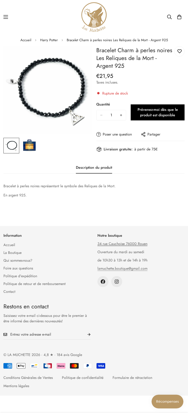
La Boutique (12, 252)
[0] (179, 17)
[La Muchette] (94, 17)
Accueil (25, 40)
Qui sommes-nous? (17, 260)
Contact (9, 291)
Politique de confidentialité (82, 377)
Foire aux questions (18, 268)
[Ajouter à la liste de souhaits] (179, 51)
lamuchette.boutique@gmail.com (122, 268)
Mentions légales (16, 386)
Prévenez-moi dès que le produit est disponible (158, 112)
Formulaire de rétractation (132, 377)
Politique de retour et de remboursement (34, 283)
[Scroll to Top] (179, 388)
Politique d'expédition (20, 276)
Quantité (103, 104)
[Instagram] (116, 281)
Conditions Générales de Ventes (28, 377)
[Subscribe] (85, 334)
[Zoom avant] (82, 56)
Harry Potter (49, 40)
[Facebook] (102, 281)
